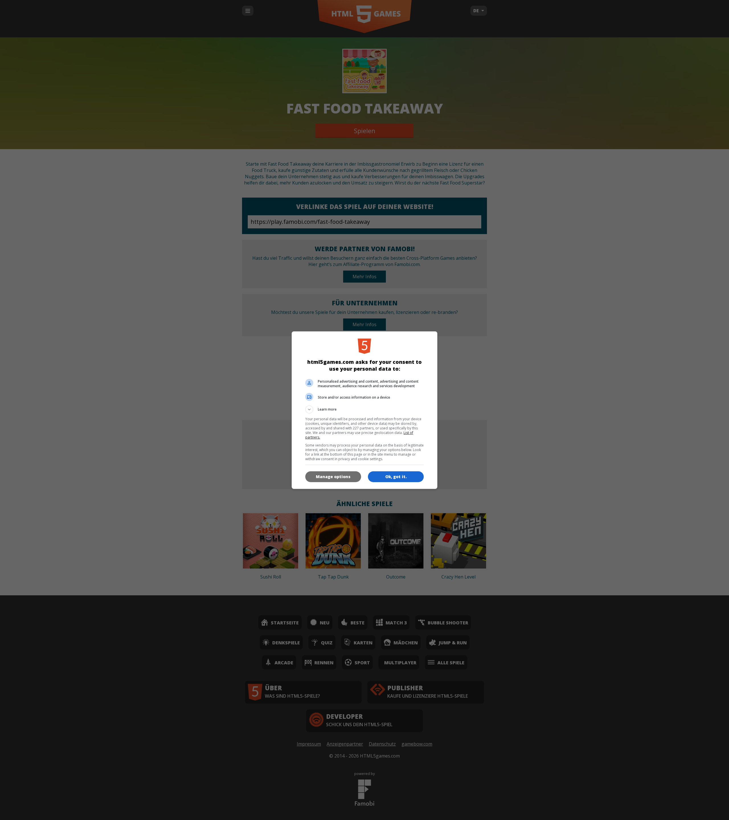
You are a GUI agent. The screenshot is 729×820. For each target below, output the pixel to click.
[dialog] (364, 410)
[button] (364, 409)
